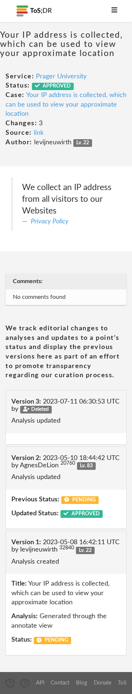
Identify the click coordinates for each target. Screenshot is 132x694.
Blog (81, 683)
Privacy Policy (50, 221)
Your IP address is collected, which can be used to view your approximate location (66, 104)
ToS (122, 683)
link (39, 133)
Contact (60, 683)
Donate (102, 683)
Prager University (61, 76)
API (40, 683)
